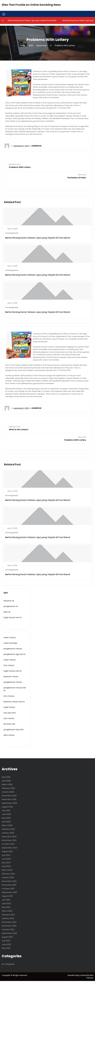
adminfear (36, 146)
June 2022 (6, 944)
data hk (6, 612)
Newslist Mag (73, 975)
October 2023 (8, 888)
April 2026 (6, 780)
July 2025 (6, 810)
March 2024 (7, 870)
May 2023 (6, 907)
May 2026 (6, 777)
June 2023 (6, 903)
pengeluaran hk (10, 606)
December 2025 (9, 795)
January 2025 (8, 833)
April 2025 (6, 821)
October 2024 (8, 844)
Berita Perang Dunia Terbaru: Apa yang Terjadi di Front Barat (37, 237)
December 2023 (9, 881)
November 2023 (9, 885)
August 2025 (7, 806)
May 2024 (6, 862)
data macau (9, 735)
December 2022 (9, 922)
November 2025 (9, 799)
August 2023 (7, 896)
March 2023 (7, 911)
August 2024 (7, 851)
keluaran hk (8, 600)
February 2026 (8, 788)
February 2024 (8, 873)
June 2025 (6, 814)
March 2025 (7, 825)
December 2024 (9, 836)
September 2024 (9, 847)
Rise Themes (89, 976)
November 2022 (9, 925)
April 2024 (6, 866)
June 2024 (6, 859)
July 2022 (6, 940)
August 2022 (7, 937)
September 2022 (9, 933)
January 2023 (8, 918)
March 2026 (7, 784)
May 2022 (6, 948)
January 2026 (8, 792)
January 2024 (8, 877)
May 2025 (6, 818)
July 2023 (6, 899)
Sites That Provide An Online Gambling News (31, 5)
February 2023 (8, 914)
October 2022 (8, 929)
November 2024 (9, 840)
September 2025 (9, 803)
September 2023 (9, 892)
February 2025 (8, 829)
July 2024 (6, 855)
